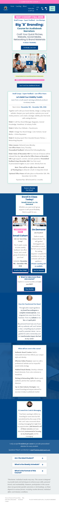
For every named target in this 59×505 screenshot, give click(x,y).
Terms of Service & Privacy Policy (12, 498)
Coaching (18, 6)
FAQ (23, 498)
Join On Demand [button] (39, 270)
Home (12, 6)
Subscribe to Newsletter (10, 499)
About (25, 6)
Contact (7, 501)
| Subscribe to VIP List (31, 9)
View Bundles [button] (29, 289)
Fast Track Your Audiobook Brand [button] (29, 85)
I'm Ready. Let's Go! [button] (29, 47)
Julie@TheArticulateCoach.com (40, 450)
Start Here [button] (52, 8)
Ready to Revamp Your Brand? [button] (29, 189)
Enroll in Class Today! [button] (20, 270)
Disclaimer (20, 499)
